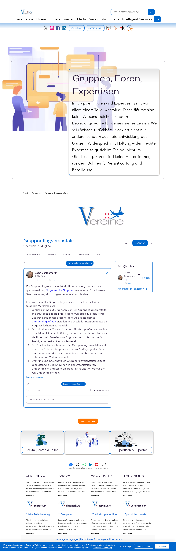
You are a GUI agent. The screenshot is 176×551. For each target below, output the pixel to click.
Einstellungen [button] (126, 546)
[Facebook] (58, 28)
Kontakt (119, 539)
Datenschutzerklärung (102, 547)
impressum (40, 505)
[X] (46, 28)
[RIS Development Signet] (115, 28)
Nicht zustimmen (144, 546)
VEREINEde (35, 476)
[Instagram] (52, 28)
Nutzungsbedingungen (67, 539)
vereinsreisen (138, 505)
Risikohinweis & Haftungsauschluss (97, 539)
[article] (67, 338)
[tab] (30, 263)
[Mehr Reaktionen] (37, 390)
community (104, 505)
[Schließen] (172, 546)
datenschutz (73, 505)
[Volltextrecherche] (151, 12)
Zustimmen (162, 546)
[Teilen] (107, 273)
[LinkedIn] (64, 28)
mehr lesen (30, 495)
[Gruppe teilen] (151, 243)
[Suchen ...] (126, 243)
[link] (33, 254)
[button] (104, 19)
